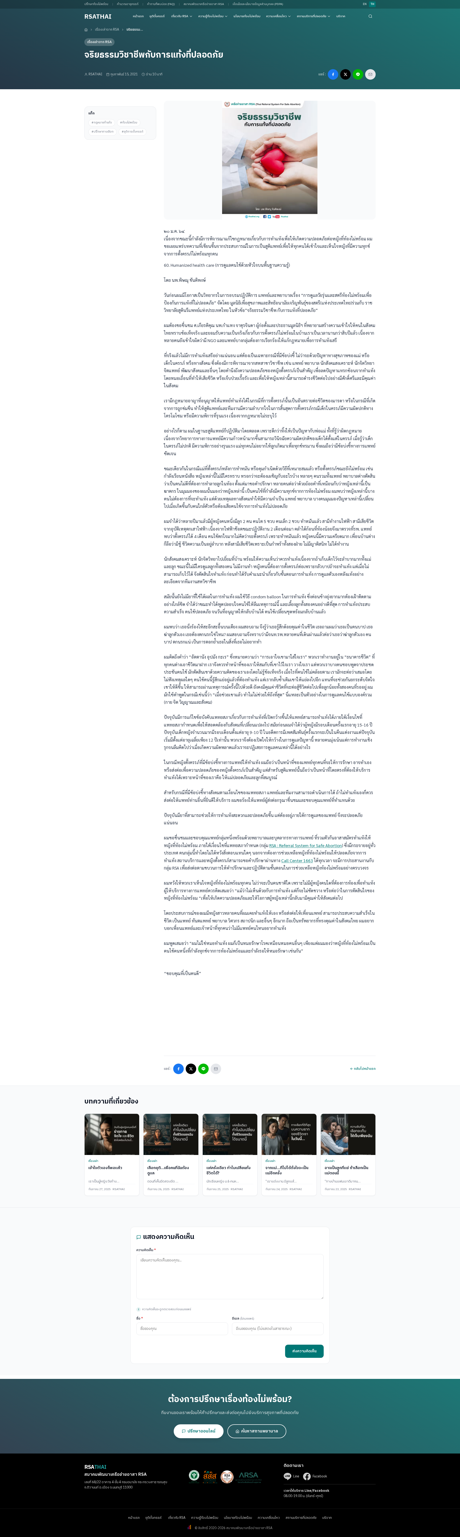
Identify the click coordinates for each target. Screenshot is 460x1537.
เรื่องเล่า (93, 1161)
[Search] (370, 16)
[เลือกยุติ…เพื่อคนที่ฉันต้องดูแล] (171, 1134)
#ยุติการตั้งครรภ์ (132, 131)
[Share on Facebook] (333, 74)
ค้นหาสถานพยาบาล (259, 1431)
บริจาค (340, 16)
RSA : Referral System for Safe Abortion (305, 845)
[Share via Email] (370, 74)
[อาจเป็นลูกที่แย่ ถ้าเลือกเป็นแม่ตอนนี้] (348, 1134)
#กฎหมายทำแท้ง (102, 122)
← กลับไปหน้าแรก (363, 1068)
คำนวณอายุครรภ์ (127, 4)
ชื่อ (139, 1318)
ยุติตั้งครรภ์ (157, 16)
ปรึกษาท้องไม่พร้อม (96, 4)
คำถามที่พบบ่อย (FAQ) (161, 4)
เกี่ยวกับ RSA (179, 16)
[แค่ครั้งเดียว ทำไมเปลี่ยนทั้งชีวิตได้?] (230, 1134)
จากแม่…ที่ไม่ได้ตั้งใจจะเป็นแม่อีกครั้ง (286, 1170)
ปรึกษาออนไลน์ (201, 1431)
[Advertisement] (120, 170)
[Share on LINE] (358, 74)
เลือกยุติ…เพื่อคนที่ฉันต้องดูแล (168, 1170)
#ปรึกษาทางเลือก (103, 131)
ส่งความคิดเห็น (304, 1351)
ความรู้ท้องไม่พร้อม (211, 16)
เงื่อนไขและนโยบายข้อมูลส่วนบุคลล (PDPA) (258, 4)
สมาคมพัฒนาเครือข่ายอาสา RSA (204, 4)
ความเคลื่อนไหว (276, 16)
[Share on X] (345, 74)
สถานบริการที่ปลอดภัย (311, 16)
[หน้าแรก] (86, 29)
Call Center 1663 (297, 860)
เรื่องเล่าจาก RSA (107, 29)
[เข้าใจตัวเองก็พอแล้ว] (112, 1134)
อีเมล (243, 1318)
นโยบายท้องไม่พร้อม (247, 16)
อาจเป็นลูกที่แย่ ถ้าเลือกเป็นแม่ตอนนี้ (346, 1170)
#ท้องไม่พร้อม (128, 122)
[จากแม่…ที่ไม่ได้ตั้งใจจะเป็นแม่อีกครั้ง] (289, 1134)
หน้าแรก (138, 16)
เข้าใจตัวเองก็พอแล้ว (105, 1168)
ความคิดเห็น (146, 1250)
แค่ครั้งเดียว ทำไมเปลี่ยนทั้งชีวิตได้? (229, 1170)
